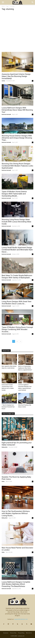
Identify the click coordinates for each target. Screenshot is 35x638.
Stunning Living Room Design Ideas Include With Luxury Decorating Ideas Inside (16, 221)
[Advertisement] (17, 33)
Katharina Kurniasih (6, 114)
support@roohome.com (21, 619)
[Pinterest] (13, 624)
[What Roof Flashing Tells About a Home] (25, 398)
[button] (3, 2)
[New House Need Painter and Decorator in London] (17, 534)
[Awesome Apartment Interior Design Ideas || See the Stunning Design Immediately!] (17, 62)
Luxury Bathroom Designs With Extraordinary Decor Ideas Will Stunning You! (17, 110)
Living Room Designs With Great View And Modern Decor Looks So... (16, 302)
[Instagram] (8, 624)
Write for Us (29, 633)
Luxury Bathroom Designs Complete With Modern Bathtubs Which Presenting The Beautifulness (16, 584)
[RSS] (17, 624)
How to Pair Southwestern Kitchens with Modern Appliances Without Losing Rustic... (16, 513)
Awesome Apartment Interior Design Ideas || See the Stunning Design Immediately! (16, 76)
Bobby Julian (4, 447)
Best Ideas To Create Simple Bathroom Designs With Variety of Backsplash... (17, 276)
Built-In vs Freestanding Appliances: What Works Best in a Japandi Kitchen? (25, 368)
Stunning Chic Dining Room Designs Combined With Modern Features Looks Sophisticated (17, 166)
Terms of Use (13, 633)
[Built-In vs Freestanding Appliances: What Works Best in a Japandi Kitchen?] (25, 359)
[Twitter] (26, 624)
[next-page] (20, 341)
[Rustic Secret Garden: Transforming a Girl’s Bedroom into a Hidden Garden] (9, 378)
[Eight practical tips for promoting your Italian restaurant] (17, 428)
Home (3, 6)
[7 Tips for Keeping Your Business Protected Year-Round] (9, 398)
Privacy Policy (21, 633)
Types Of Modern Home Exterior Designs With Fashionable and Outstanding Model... (14, 194)
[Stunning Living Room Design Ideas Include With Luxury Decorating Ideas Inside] (17, 209)
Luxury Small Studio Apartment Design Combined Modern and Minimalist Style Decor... (17, 249)
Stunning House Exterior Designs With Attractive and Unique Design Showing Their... (17, 138)
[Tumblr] (22, 624)
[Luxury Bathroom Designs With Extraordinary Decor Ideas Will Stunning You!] (17, 95)
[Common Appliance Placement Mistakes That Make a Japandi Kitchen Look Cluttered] (25, 378)
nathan (3, 80)
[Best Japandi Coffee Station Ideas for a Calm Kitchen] (9, 359)
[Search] (32, 2)
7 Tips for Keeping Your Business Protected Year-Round (8, 406)
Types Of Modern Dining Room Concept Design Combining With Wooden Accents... (17, 329)
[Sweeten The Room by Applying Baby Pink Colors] (17, 463)
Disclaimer (5, 633)
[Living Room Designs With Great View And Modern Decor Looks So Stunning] (17, 291)
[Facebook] (3, 624)
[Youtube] (31, 624)
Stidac (3, 481)
